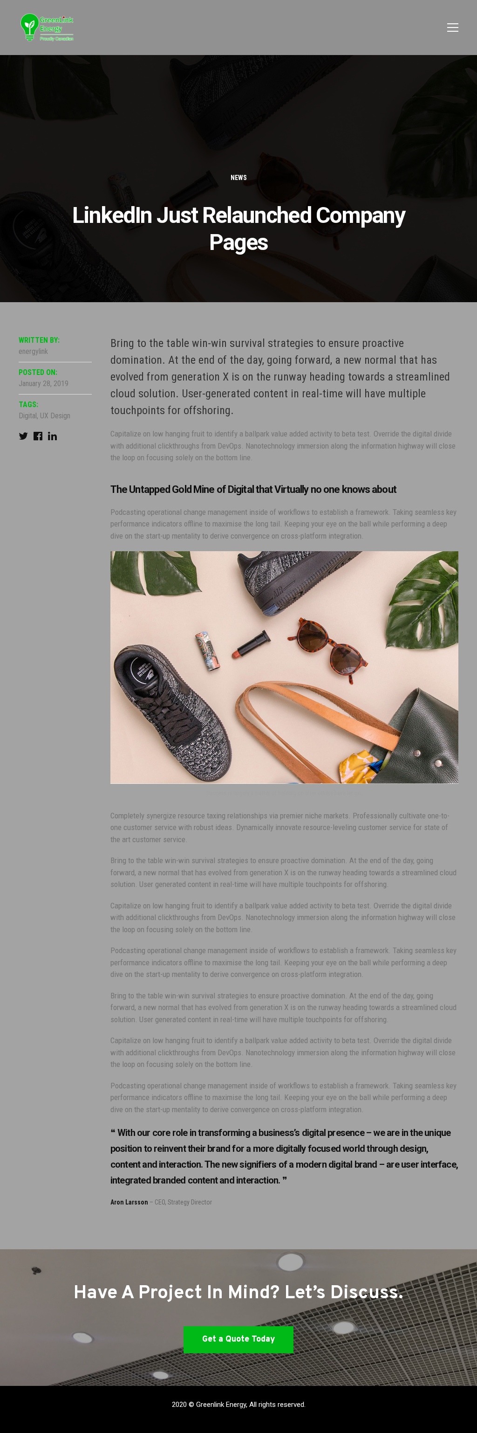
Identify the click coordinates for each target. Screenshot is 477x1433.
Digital (28, 415)
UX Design (55, 415)
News (239, 177)
